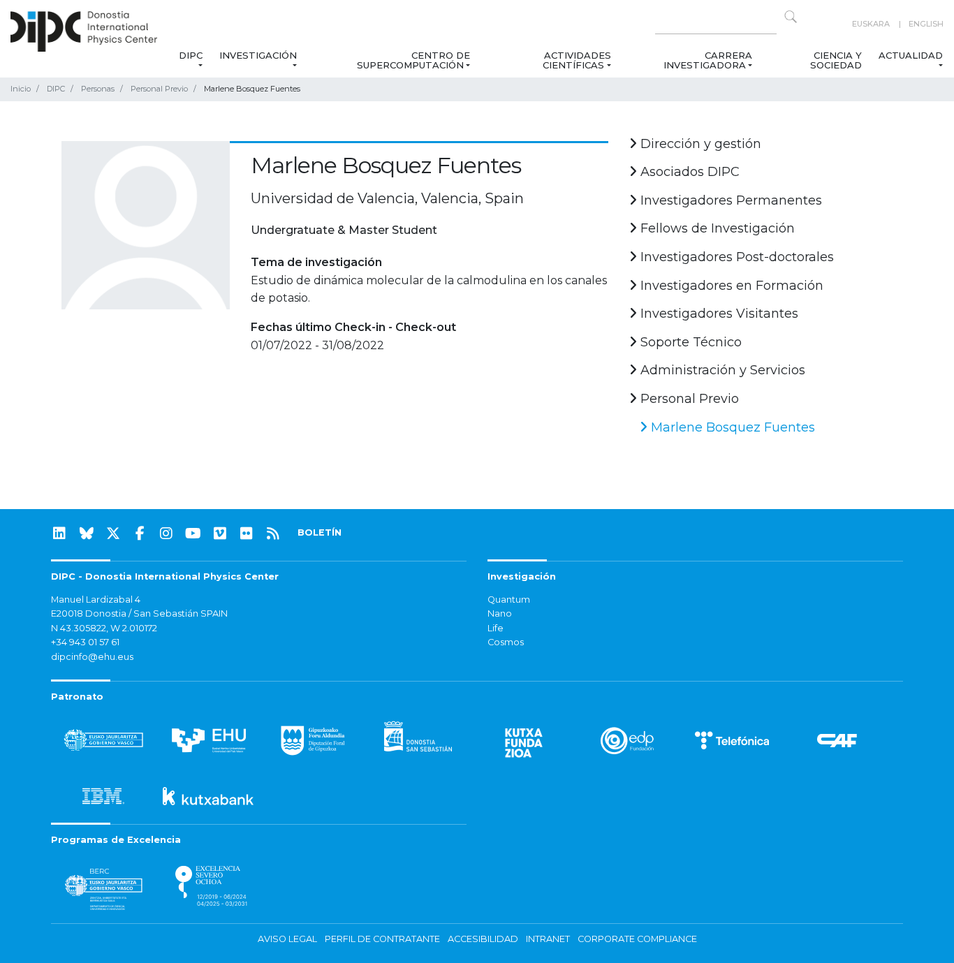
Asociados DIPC (688, 171)
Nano (499, 613)
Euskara (871, 24)
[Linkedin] (59, 533)
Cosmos (505, 642)
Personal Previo (159, 89)
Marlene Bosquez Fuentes (731, 427)
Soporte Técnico (689, 342)
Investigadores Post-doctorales (735, 257)
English (926, 24)
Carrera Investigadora (707, 60)
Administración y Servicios (721, 370)
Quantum (508, 599)
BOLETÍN (320, 532)
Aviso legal (287, 939)
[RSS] (273, 533)
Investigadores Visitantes (717, 313)
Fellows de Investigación (716, 228)
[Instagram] (166, 533)
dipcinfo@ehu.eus (92, 657)
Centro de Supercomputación (413, 60)
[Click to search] (790, 17)
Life (495, 628)
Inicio (20, 89)
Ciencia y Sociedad (836, 60)
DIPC (190, 55)
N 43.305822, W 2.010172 (104, 628)
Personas (98, 89)
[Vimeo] (220, 533)
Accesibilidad (483, 939)
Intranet (548, 939)
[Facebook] (139, 533)
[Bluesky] (86, 533)
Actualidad (911, 55)
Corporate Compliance (637, 939)
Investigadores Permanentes (729, 200)
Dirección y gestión (699, 144)
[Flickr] (246, 533)
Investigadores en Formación (730, 285)
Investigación (258, 55)
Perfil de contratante (382, 939)
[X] (113, 533)
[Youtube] (193, 533)
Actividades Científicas (576, 60)
